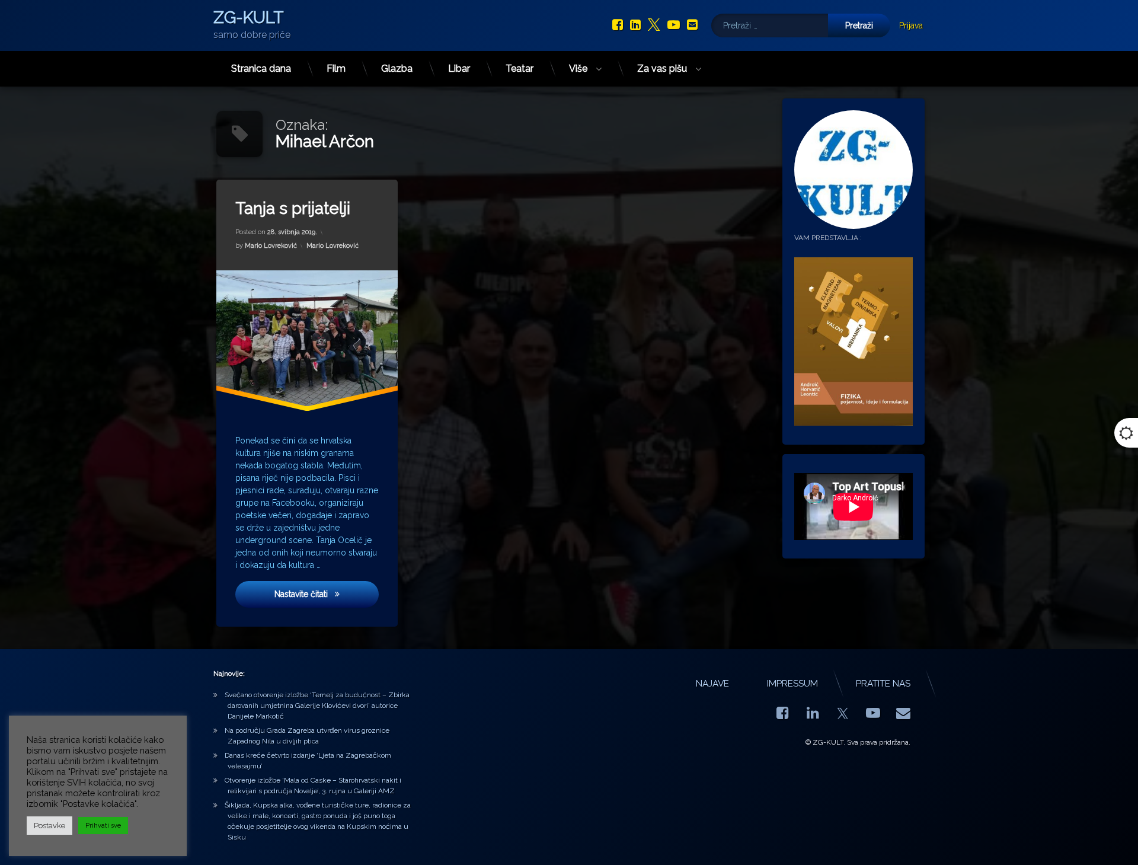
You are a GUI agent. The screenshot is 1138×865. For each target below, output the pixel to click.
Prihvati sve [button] (103, 825)
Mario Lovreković (271, 246)
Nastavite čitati (326, 594)
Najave (712, 683)
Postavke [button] (49, 825)
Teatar (519, 68)
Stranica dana (261, 68)
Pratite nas (883, 683)
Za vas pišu (662, 68)
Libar (459, 68)
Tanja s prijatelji (292, 208)
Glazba (397, 68)
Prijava (911, 25)
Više (578, 68)
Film (336, 68)
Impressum (792, 683)
